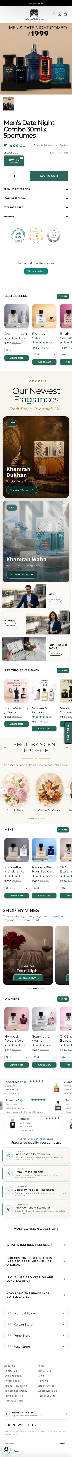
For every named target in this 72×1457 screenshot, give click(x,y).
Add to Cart (16, 358)
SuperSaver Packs (47, 1390)
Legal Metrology (14, 198)
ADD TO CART (49, 175)
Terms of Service (13, 1395)
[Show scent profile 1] (28, 818)
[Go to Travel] (40, 988)
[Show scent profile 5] (41, 818)
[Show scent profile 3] (33, 818)
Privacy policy (12, 1380)
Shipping (9, 216)
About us (9, 1365)
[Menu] (7, 14)
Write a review (36, 271)
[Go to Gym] (30, 988)
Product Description (17, 189)
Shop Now (55, 599)
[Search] (53, 14)
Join (63, 1444)
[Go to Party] (43, 988)
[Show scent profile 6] (43, 818)
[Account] (59, 14)
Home (40, 1365)
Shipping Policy (13, 1375)
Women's (42, 1380)
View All (63, 296)
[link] (16, 335)
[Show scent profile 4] (37, 818)
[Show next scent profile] (68, 791)
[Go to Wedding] (36, 988)
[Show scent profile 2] (30, 818)
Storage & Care (13, 207)
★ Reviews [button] (68, 732)
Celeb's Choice (45, 1385)
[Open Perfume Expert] (6, 1449)
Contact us (10, 1370)
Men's (40, 1375)
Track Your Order (13, 1400)
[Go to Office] (28, 988)
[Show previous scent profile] (4, 791)
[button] (65, 14)
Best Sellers (44, 1370)
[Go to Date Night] (33, 988)
